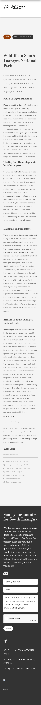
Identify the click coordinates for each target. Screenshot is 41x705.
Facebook (6, 689)
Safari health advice (13, 479)
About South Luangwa (14, 472)
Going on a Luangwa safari (15, 475)
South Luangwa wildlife (23, 37)
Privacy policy (16, 697)
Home (7, 37)
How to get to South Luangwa (17, 461)
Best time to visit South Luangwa (18, 468)
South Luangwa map (13, 482)
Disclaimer (7, 697)
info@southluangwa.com (19, 668)
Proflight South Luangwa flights (17, 465)
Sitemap (24, 697)
